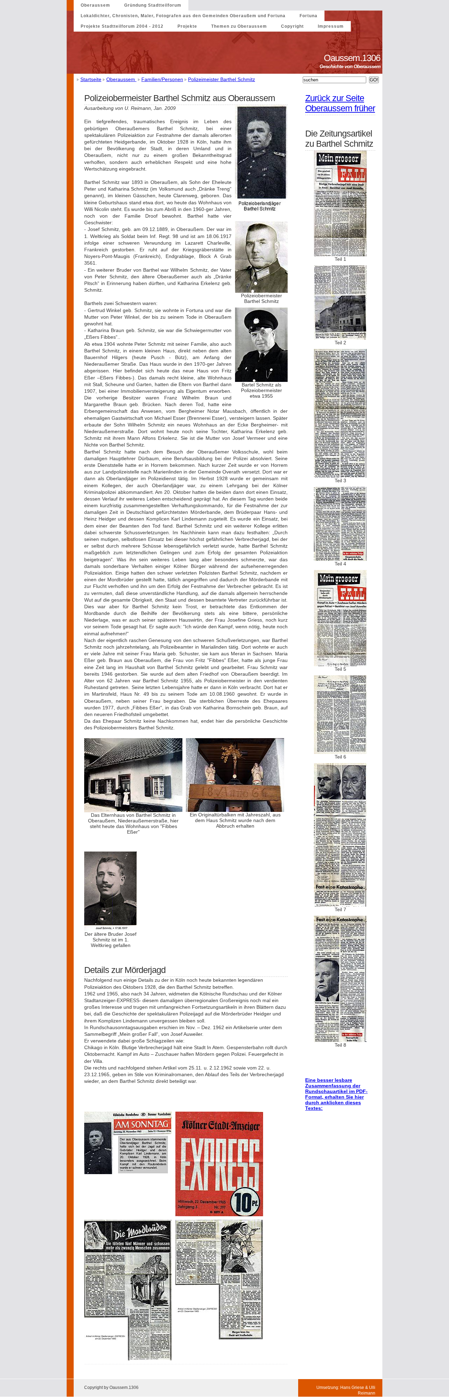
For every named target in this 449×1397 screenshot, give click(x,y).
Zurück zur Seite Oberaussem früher (340, 103)
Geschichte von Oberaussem (351, 66)
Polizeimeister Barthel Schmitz (221, 79)
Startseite (90, 79)
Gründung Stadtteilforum (152, 5)
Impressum (331, 26)
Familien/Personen (162, 79)
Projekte (187, 26)
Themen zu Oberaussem (239, 26)
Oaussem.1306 (353, 58)
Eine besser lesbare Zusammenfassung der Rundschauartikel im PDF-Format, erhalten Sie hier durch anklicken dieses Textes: (336, 1094)
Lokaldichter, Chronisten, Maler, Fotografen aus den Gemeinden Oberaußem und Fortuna (183, 15)
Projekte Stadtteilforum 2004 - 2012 (122, 26)
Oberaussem (95, 5)
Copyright (292, 26)
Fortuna (308, 15)
